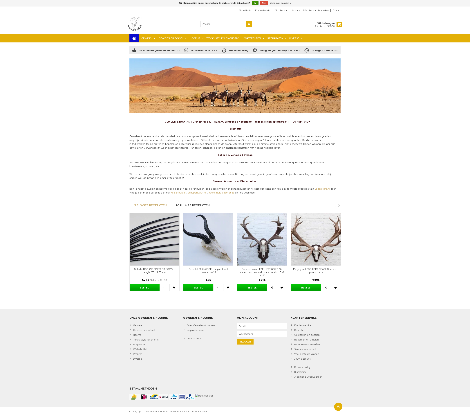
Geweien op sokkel (144, 329)
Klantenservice (303, 325)
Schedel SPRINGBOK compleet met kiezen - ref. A (208, 271)
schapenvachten (197, 192)
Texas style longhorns (146, 339)
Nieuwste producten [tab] (150, 205)
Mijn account (281, 10)
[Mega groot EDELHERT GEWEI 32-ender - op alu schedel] (316, 239)
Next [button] (339, 205)
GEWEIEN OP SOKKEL (171, 38)
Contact (336, 10)
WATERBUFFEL (252, 38)
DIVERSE (294, 38)
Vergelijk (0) (245, 10)
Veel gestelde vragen (306, 353)
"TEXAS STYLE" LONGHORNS (223, 38)
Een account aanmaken (316, 10)
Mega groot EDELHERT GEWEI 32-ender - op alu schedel (316, 271)
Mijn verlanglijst (263, 10)
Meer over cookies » (280, 3)
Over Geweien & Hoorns (201, 325)
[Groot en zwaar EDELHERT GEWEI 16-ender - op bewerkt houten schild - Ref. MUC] (262, 239)
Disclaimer (300, 371)
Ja (255, 3)
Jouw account (302, 358)
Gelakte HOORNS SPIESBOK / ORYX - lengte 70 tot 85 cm (154, 271)
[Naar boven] (338, 407)
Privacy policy (302, 367)
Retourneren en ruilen (307, 344)
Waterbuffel (140, 349)
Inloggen (297, 10)
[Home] (134, 38)
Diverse (137, 358)
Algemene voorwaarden (308, 376)
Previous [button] (335, 205)
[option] (154, 254)
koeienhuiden (178, 192)
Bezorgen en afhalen (306, 339)
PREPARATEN (275, 38)
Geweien (138, 325)
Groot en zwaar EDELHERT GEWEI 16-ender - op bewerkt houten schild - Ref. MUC (262, 272)
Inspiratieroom (195, 329)
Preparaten (139, 344)
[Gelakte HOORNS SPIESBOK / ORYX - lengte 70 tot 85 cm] (154, 239)
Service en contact (305, 349)
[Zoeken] (249, 24)
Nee (264, 3)
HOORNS (195, 38)
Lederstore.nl (322, 188)
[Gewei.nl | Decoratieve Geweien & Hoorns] (135, 23)
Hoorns (137, 334)
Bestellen (299, 329)
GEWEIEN (147, 38)
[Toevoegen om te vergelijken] (164, 287)
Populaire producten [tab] (193, 205)
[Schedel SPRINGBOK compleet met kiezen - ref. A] (208, 239)
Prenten (137, 353)
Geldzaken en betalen (307, 334)
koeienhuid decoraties (221, 192)
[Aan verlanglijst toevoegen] (174, 287)
